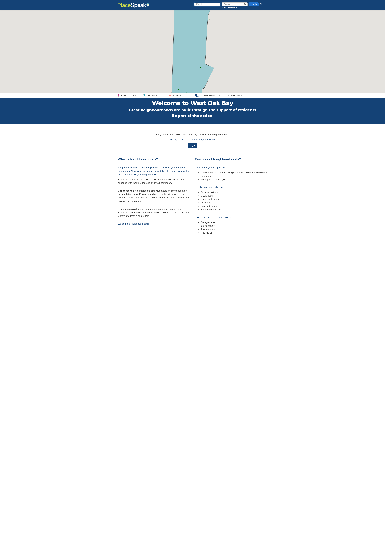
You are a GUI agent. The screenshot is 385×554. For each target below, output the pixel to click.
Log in (254, 4)
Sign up (263, 4)
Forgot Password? (229, 7)
